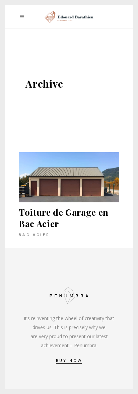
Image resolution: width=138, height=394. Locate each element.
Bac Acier (34, 235)
